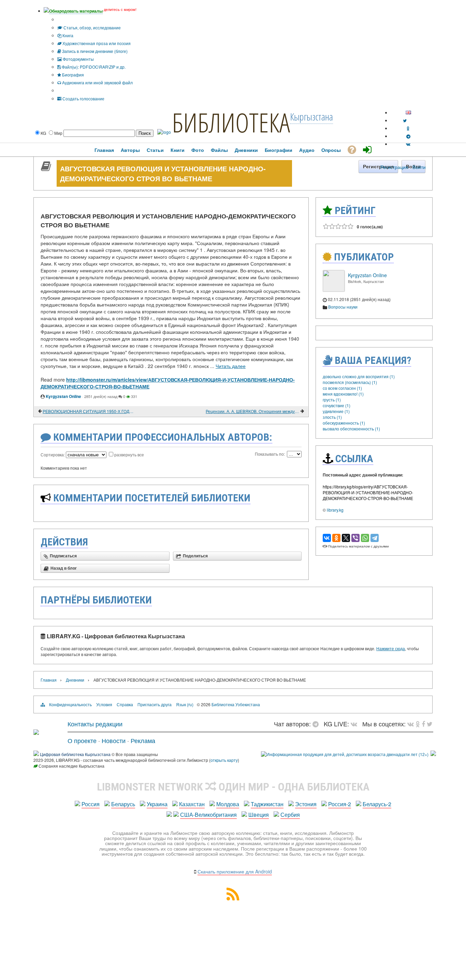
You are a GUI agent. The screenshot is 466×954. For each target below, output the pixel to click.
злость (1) (332, 417)
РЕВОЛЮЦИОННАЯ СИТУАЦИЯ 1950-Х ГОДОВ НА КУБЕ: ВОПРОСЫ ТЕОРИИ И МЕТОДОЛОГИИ (89, 411)
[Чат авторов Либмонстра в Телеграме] (408, 136)
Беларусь (123, 804)
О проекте (82, 740)
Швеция (258, 814)
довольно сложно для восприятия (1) (359, 376)
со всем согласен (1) (342, 388)
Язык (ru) (184, 704)
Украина (157, 804)
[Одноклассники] (336, 538)
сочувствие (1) (336, 405)
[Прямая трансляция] (356, 723)
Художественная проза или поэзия (96, 43)
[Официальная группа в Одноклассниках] (408, 128)
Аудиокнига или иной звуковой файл (97, 82)
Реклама (143, 740)
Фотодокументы (78, 59)
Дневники (75, 680)
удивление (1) (336, 411)
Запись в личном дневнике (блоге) (94, 51)
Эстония (306, 804)
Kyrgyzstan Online (63, 396)
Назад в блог (63, 568)
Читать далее (231, 365)
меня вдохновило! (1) (343, 394)
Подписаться (63, 556)
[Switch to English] (408, 112)
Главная (49, 680)
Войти (419, 166)
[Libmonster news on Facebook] (423, 723)
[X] (346, 538)
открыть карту (224, 760)
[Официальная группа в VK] (408, 144)
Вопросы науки (343, 307)
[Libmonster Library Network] (433, 754)
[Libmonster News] (430, 723)
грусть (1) (332, 399)
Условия (104, 704)
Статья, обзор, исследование (91, 27)
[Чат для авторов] (317, 723)
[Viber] (355, 538)
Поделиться (195, 556)
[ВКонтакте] (327, 538)
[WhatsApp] (365, 538)
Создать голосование (82, 98)
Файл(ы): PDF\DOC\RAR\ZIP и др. (93, 67)
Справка (125, 704)
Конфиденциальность (70, 704)
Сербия (290, 814)
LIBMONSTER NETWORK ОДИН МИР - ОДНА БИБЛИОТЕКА (233, 786)
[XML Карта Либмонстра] (233, 898)
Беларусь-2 (377, 804)
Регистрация (394, 166)
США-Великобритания (208, 814)
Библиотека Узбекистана (236, 704)
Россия (91, 804)
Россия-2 (339, 804)
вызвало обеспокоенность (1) (351, 428)
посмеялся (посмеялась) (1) (350, 382)
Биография (72, 74)
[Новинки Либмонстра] (418, 723)
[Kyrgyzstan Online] (334, 290)
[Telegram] (374, 538)
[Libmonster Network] (344, 754)
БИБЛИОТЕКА (231, 122)
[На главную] (36, 732)
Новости (114, 740)
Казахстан (192, 804)
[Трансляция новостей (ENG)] (405, 120)
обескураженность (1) (344, 423)
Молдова (227, 804)
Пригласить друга (154, 704)
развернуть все (129, 454)
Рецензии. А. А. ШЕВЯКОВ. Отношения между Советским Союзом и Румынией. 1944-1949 (253, 411)
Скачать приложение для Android (235, 871)
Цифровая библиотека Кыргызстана (75, 754)
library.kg (335, 510)
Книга (67, 35)
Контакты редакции (95, 723)
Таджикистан (267, 804)
